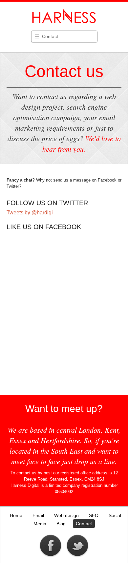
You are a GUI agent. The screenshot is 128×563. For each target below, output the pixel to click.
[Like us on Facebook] (50, 556)
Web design (66, 515)
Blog (61, 523)
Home (16, 515)
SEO (93, 515)
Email (38, 515)
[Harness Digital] (64, 23)
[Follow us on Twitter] (77, 556)
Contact (50, 36)
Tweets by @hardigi (30, 212)
